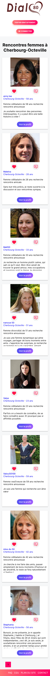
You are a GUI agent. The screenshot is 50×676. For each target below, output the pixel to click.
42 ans (29, 551)
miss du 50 (9, 549)
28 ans (29, 174)
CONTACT (43, 672)
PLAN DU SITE (28, 672)
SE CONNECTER (25, 31)
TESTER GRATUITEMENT (25, 22)
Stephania (8, 624)
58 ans (29, 98)
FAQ (10, 672)
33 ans (29, 249)
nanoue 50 (8, 322)
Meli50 (6, 247)
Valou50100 (9, 473)
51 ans (29, 325)
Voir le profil (25, 124)
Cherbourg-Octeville (13, 98)
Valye (6, 398)
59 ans (29, 476)
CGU (16, 672)
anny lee (7, 96)
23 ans (29, 400)
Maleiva (7, 171)
